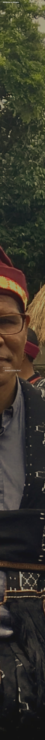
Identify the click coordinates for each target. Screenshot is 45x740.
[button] (39, 2)
